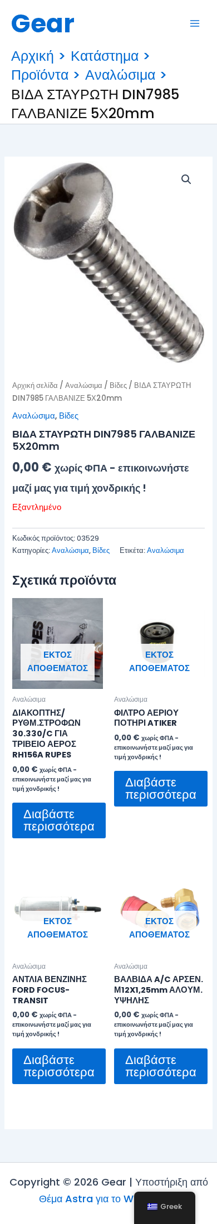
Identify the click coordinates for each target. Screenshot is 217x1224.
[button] (186, 179)
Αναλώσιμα (83, 385)
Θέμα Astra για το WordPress (108, 1199)
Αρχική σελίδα (35, 385)
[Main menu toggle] (195, 23)
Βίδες (118, 385)
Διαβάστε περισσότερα (59, 820)
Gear (43, 23)
